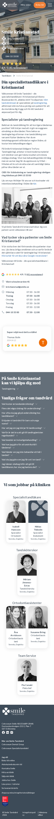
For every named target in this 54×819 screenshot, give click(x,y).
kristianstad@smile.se (17, 286)
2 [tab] (30, 230)
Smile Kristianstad (24, 76)
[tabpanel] (27, 209)
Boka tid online (8, 760)
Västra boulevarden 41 (18, 281)
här (34, 183)
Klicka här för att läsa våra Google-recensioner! (25, 255)
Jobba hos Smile (9, 780)
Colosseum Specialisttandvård (15, 748)
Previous (6, 209)
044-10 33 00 (12, 56)
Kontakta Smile (8, 768)
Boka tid (40, 5)
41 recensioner (18, 67)
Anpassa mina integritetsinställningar (18, 792)
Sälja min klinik (8, 776)
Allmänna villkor (42, 813)
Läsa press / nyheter (11, 784)
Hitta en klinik (8, 772)
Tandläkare (6, 76)
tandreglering (40, 102)
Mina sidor (26, 5)
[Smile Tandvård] (9, 5)
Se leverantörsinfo (10, 788)
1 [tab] (27, 230)
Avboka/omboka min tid (12, 764)
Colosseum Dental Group (13, 744)
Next (47, 209)
